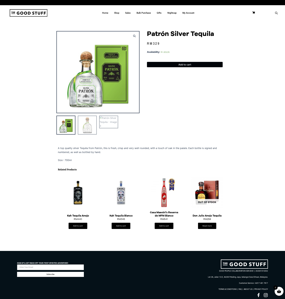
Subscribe (50, 274)
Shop (116, 13)
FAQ (240, 289)
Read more (207, 226)
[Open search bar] (276, 13)
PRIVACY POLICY (261, 289)
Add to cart (184, 64)
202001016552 (261, 271)
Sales (128, 13)
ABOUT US (248, 289)
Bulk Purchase (144, 13)
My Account (188, 13)
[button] (134, 36)
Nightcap (171, 13)
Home (105, 13)
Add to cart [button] (78, 226)
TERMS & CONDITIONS (227, 289)
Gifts (159, 13)
